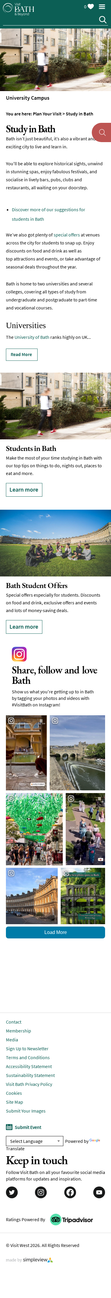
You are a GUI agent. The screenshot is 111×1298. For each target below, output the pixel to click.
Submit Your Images (26, 1096)
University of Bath (32, 337)
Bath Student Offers (36, 577)
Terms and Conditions (28, 1043)
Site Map (14, 1087)
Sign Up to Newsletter (27, 1034)
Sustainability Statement (30, 1060)
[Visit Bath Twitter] (12, 1178)
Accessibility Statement (29, 1051)
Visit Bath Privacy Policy (29, 1069)
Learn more (23, 489)
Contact (13, 1007)
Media (12, 1025)
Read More (21, 354)
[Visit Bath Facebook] (70, 1178)
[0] (90, 5)
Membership (18, 1016)
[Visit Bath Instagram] (41, 1178)
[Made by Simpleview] (29, 1246)
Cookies (14, 1078)
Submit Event (28, 1112)
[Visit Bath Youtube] (99, 1178)
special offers (67, 235)
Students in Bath (31, 448)
